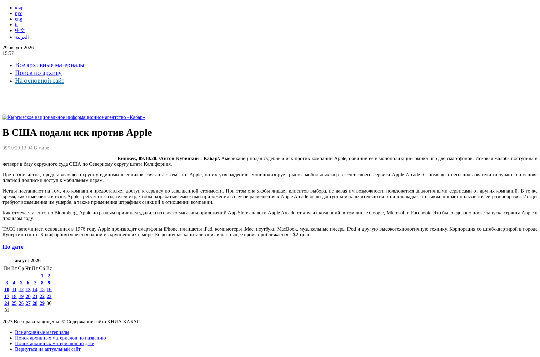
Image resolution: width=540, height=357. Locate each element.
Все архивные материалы (49, 65)
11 (14, 289)
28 (35, 303)
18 (14, 296)
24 (6, 303)
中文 (20, 30)
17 (6, 296)
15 (42, 289)
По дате (12, 246)
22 (42, 296)
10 (6, 289)
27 (28, 303)
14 (35, 289)
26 (21, 303)
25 (14, 303)
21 (35, 296)
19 (21, 296)
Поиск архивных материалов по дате (54, 343)
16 (49, 289)
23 (49, 296)
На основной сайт (39, 80)
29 (42, 303)
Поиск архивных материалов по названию (60, 337)
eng (18, 19)
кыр (19, 7)
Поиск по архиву (38, 72)
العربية (22, 37)
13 (28, 289)
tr (16, 24)
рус (18, 13)
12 (21, 289)
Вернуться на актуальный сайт (48, 349)
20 (28, 296)
